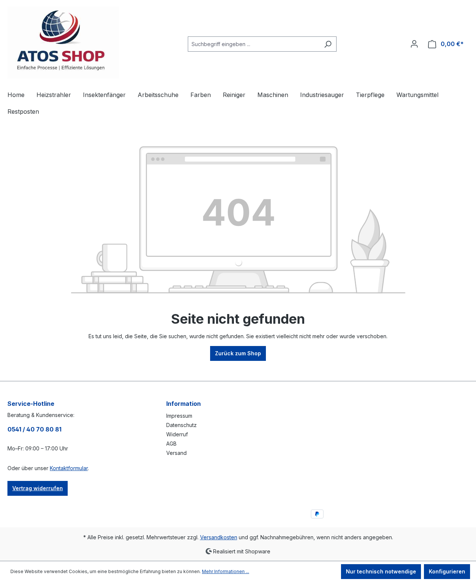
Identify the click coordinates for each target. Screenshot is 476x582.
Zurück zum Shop (238, 353)
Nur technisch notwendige (381, 571)
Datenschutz (181, 425)
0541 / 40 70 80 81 (34, 429)
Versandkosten (218, 537)
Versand (176, 453)
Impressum (179, 416)
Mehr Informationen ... (225, 571)
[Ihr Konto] (414, 43)
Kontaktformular (69, 468)
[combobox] (253, 44)
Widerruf (177, 434)
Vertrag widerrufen (37, 488)
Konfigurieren (447, 571)
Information (183, 403)
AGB (171, 443)
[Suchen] (328, 44)
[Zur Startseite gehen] (63, 42)
